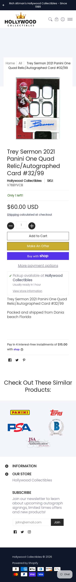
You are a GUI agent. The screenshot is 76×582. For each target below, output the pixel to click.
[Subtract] (10, 225)
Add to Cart (38, 236)
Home (10, 63)
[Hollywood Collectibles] (20, 19)
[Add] (31, 225)
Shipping (13, 215)
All (20, 63)
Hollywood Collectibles (24, 181)
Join (57, 522)
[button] (56, 19)
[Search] (50, 19)
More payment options (38, 265)
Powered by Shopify (25, 563)
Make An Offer (38, 246)
